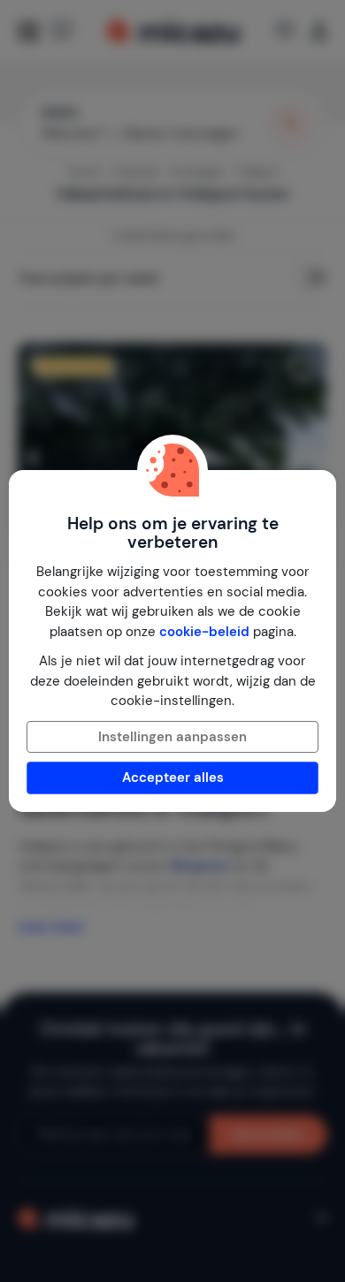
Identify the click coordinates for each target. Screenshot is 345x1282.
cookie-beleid (204, 632)
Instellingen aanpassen (172, 737)
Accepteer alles (173, 777)
